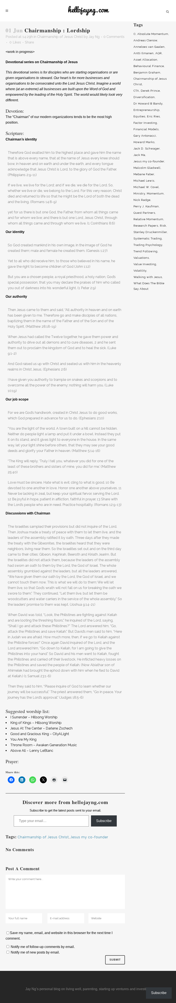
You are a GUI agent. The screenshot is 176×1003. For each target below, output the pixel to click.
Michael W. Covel (146, 187)
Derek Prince (150, 90)
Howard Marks (144, 142)
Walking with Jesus (148, 277)
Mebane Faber (144, 174)
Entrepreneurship (146, 110)
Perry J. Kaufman (146, 206)
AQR (158, 53)
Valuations (141, 257)
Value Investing (145, 264)
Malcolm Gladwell (147, 167)
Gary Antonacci (145, 135)
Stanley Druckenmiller (150, 232)
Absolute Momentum (152, 34)
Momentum (155, 193)
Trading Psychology (148, 245)
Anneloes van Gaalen (149, 46)
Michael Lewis (144, 180)
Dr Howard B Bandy (148, 103)
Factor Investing (145, 122)
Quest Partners (144, 212)
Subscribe (104, 821)
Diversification (144, 97)
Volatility (140, 270)
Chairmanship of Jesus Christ (60, 37)
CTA (136, 90)
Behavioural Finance (149, 66)
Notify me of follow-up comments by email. (43, 947)
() (135, 34)
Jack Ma (139, 155)
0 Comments (113, 37)
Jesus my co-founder (89, 837)
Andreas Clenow (145, 40)
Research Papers (146, 225)
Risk (163, 225)
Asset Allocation (145, 59)
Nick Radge (142, 200)
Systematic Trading (148, 238)
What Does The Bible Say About (149, 286)
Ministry (139, 193)
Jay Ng (94, 37)
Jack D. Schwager (147, 148)
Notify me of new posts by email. (35, 952)
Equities (139, 116)
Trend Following (146, 251)
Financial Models (146, 129)
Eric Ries (153, 116)
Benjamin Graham (147, 72)
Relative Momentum (148, 219)
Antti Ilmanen (144, 53)
